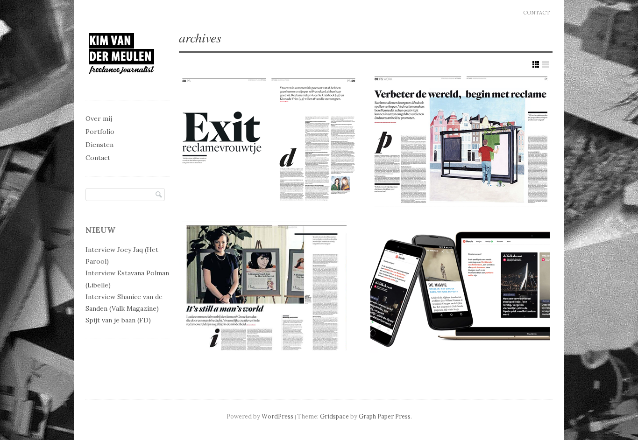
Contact (536, 12)
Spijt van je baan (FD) (118, 320)
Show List (545, 64)
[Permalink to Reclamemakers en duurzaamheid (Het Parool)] (460, 140)
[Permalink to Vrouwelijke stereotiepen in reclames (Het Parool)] (268, 140)
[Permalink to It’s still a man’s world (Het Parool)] (268, 286)
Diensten (99, 144)
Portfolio (99, 131)
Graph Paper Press (385, 416)
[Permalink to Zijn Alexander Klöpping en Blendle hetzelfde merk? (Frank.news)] (460, 286)
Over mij (98, 118)
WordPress (277, 416)
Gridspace (334, 416)
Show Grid (535, 64)
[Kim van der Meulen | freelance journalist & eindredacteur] (121, 82)
